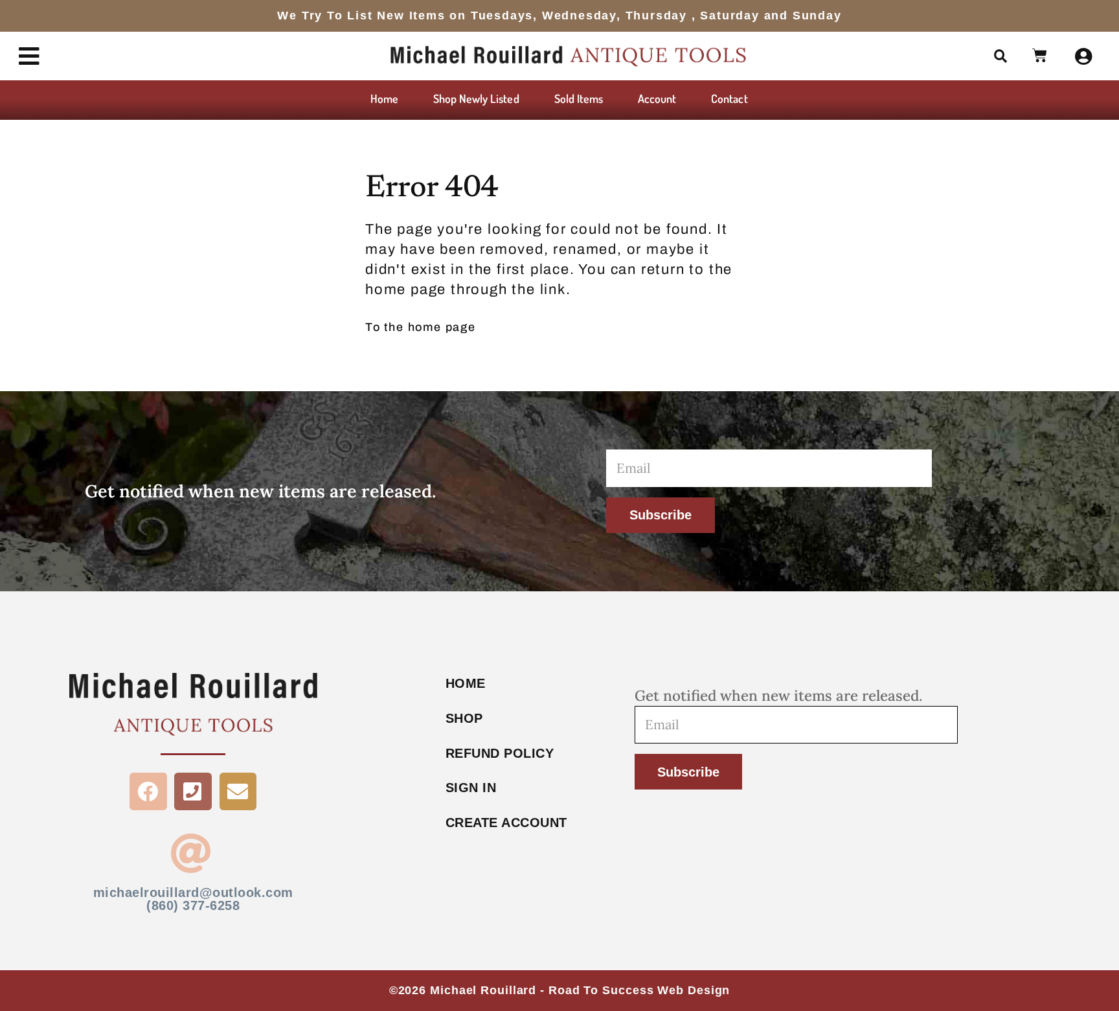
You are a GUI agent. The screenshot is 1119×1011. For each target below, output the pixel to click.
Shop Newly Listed (476, 98)
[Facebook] (148, 791)
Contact (729, 98)
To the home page (420, 327)
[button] (1001, 56)
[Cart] (1040, 55)
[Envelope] (238, 791)
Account (657, 98)
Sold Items (579, 98)
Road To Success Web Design (639, 990)
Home (384, 98)
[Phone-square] (193, 791)
